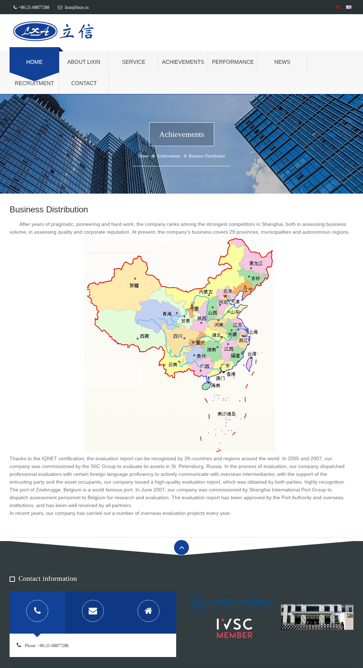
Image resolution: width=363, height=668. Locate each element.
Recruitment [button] (34, 83)
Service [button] (133, 62)
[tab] (37, 612)
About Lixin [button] (83, 62)
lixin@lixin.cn (76, 7)
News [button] (282, 62)
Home (34, 62)
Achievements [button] (183, 62)
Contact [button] (84, 83)
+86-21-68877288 (33, 7)
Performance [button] (233, 62)
